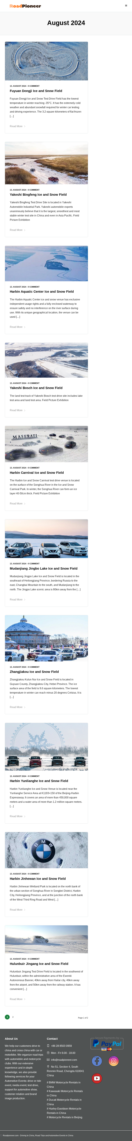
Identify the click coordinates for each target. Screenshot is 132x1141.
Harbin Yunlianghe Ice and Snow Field (39, 781)
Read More (16, 126)
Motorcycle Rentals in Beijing (65, 1117)
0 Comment (33, 86)
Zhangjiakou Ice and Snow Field (34, 671)
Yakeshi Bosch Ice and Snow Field (36, 388)
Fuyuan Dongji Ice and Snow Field (36, 91)
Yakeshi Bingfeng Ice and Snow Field (38, 194)
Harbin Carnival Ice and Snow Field (37, 472)
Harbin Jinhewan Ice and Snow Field (38, 878)
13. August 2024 (18, 86)
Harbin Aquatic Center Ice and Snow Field (42, 291)
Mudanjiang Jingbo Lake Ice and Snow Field (43, 568)
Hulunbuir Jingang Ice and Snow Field (39, 964)
